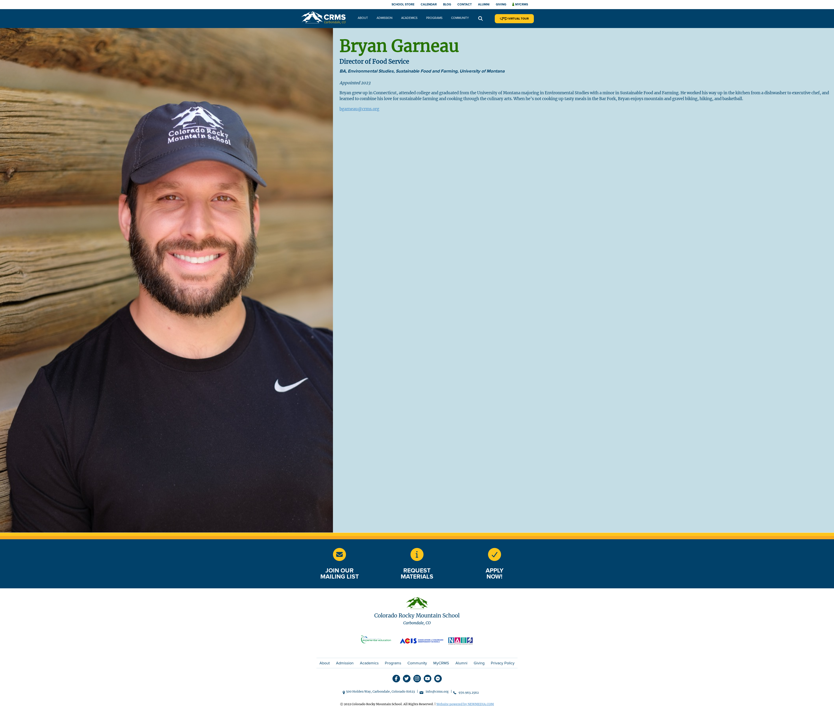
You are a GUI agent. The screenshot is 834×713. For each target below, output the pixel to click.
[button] (480, 18)
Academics (409, 18)
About (363, 18)
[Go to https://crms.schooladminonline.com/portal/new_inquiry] (417, 554)
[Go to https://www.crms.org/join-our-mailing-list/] (339, 554)
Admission (384, 18)
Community (460, 18)
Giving (501, 4)
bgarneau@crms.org (359, 108)
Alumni (484, 4)
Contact (464, 4)
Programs (434, 18)
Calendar (429, 4)
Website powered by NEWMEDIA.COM (465, 704)
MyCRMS (441, 663)
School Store (403, 4)
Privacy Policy (503, 663)
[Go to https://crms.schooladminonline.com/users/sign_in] (494, 554)
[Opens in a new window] (378, 640)
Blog (447, 4)
